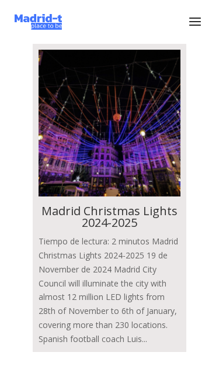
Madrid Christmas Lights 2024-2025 (109, 216)
